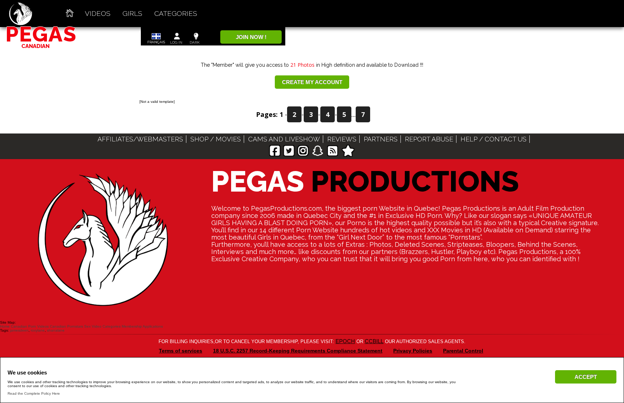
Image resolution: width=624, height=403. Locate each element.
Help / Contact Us (493, 139)
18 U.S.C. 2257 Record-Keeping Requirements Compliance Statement (297, 351)
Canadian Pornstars (66, 326)
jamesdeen (19, 330)
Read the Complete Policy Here (34, 393)
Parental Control (463, 351)
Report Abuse (429, 139)
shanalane (56, 330)
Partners (381, 139)
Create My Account (312, 82)
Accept (585, 377)
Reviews (341, 139)
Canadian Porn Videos (30, 326)
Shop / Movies (215, 139)
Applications (153, 326)
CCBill (374, 341)
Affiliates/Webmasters (140, 139)
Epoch (345, 341)
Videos (97, 13)
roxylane (38, 330)
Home (5, 326)
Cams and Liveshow (284, 139)
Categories (175, 13)
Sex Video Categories (102, 326)
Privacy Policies (412, 351)
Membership (132, 326)
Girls (132, 13)
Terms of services (180, 351)
